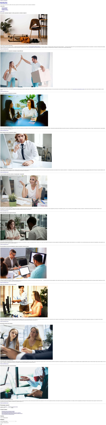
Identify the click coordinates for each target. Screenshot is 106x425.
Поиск (12, 407)
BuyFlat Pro (3, 2)
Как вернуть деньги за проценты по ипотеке (8, 411)
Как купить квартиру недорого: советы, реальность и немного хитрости (12, 413)
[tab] (2, 6)
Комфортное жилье (4, 9)
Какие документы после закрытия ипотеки (8, 414)
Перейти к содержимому (3, 0)
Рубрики (1, 421)
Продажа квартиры (4, 7)
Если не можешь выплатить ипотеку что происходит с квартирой (11, 412)
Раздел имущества (4, 8)
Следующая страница (15, 406)
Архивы (1, 417)
